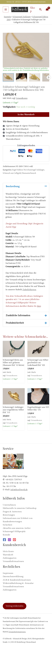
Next (48, 77)
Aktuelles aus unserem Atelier (17, 528)
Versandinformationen (13, 561)
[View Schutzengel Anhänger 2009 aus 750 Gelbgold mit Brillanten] (8, 77)
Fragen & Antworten (12, 511)
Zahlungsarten (9, 558)
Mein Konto (8, 551)
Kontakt (6, 535)
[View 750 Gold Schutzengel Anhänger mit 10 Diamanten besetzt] (21, 77)
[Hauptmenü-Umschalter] (6, 9)
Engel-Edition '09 (19, 170)
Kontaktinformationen (37, 2)
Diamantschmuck (29, 173)
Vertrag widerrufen (14, 606)
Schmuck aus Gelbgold (12, 173)
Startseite (7, 17)
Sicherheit (7, 525)
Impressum (8, 573)
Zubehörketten (29, 289)
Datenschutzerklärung (13, 576)
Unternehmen (9, 505)
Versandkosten (21, 98)
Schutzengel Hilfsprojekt (14, 531)
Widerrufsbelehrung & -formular (18, 583)
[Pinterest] (14, 539)
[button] (40, 9)
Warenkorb (8, 555)
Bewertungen (9, 515)
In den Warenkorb (26, 114)
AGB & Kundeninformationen (17, 580)
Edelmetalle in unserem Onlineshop (19, 508)
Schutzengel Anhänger (22, 17)
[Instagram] (9, 539)
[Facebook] (4, 539)
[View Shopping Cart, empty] (47, 9)
